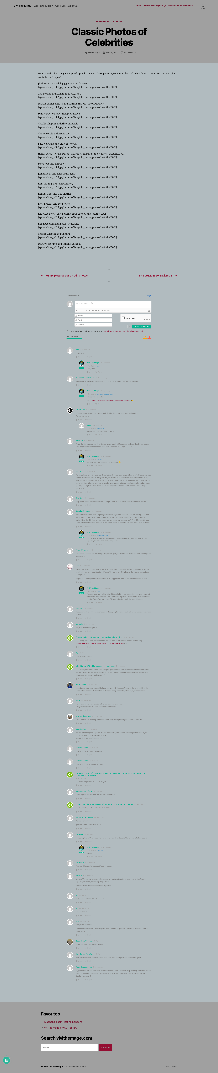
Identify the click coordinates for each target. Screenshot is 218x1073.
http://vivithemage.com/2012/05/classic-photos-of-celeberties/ (100, 643)
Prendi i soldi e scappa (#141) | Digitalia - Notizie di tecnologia (104, 804)
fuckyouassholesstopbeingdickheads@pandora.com (111, 400)
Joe (98, 366)
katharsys (100, 428)
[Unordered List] (92, 310)
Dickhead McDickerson (105, 394)
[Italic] (80, 310)
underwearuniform (84, 791)
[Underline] (83, 310)
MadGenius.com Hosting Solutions (63, 1021)
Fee (98, 591)
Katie (78, 700)
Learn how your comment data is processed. (123, 331)
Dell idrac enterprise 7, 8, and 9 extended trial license (168, 5)
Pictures (117, 21)
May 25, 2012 (112, 52)
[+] (108, 310)
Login (149, 296)
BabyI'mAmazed (102, 535)
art (77, 895)
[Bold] (76, 310)
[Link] (102, 310)
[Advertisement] (64, 255)
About (138, 5)
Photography (103, 21)
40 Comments (130, 52)
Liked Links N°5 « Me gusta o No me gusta (95, 666)
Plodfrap (100, 850)
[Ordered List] (89, 310)
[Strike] (86, 310)
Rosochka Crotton (84, 941)
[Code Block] (99, 310)
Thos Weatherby (83, 550)
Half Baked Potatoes (85, 954)
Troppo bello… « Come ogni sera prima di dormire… (99, 637)
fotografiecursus (83, 716)
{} (105, 310)
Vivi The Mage (22, 5)
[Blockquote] (96, 310)
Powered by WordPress (76, 1066)
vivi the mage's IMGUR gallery (60, 1027)
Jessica (99, 459)
